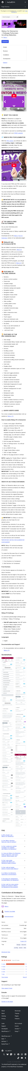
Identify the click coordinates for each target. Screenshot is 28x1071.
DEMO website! (18, 133)
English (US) (24, 941)
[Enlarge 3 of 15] (11, 710)
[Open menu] (25, 2)
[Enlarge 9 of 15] (24, 659)
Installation (6, 55)
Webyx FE (10, 416)
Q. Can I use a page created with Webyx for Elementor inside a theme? (8, 862)
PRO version (9, 141)
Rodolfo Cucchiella (10, 911)
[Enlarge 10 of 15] (24, 692)
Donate (17, 1028)
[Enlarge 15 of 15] (24, 797)
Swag (17, 1031)
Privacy (3, 1018)
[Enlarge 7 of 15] (11, 794)
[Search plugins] (17, 16)
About (3, 1010)
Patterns (17, 1018)
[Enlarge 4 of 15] (11, 722)
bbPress (4, 1041)
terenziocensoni (9, 916)
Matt (3, 1039)
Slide (25, 947)
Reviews (5, 51)
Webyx (5, 37)
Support (5, 62)
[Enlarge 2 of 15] (11, 699)
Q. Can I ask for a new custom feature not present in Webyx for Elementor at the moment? (9, 886)
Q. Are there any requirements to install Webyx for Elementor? (10, 879)
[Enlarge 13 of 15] (24, 741)
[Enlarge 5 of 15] (11, 735)
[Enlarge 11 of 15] (24, 708)
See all (25, 977)
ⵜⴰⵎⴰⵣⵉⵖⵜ (8, 1050)
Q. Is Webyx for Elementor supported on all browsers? (8, 873)
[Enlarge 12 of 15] (24, 715)
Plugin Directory (5, 6)
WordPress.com (6, 1036)
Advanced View (5, 952)
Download (5, 41)
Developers (4, 1028)
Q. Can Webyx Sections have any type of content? (8, 841)
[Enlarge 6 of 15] (11, 766)
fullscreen (24, 944)
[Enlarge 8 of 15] (11, 820)
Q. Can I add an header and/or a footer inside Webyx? (9, 868)
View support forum (6, 988)
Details (5, 47)
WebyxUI (19, 249)
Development (6, 58)
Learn (3, 1023)
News (3, 1013)
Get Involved (18, 1023)
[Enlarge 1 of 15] (11, 659)
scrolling (16, 947)
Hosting (3, 1016)
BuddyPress (5, 1044)
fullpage (18, 944)
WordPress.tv (5, 1031)
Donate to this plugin (7, 1001)
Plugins (17, 1016)
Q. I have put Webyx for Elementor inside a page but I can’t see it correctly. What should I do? (11, 855)
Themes (17, 1013)
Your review (4, 977)
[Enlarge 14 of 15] (24, 756)
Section (20, 947)
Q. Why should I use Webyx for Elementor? (7, 835)
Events (17, 1026)
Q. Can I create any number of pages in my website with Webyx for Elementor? (9, 847)
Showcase (18, 1010)
